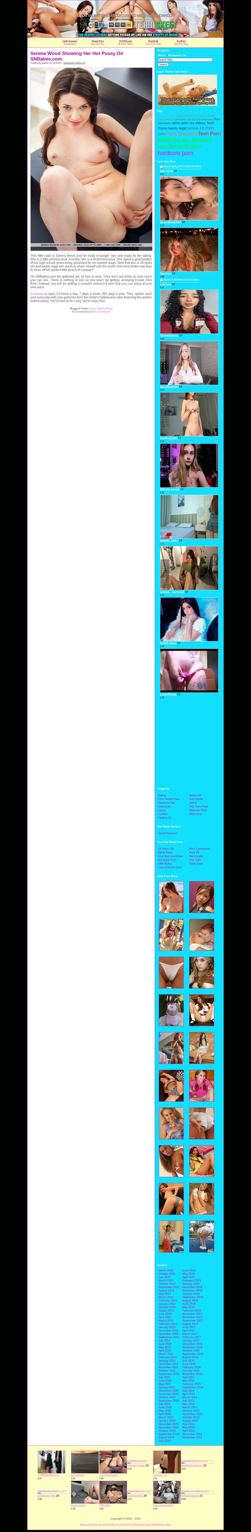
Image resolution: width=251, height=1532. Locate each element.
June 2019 (189, 1270)
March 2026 (165, 1270)
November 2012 (192, 1414)
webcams (207, 119)
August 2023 (166, 1310)
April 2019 (188, 1277)
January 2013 (190, 1410)
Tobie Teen (196, 863)
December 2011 (192, 1434)
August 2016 (190, 1357)
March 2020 (165, 1417)
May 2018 (188, 1307)
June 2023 (165, 1313)
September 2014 (192, 1387)
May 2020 (164, 1410)
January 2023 (167, 1327)
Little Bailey (165, 863)
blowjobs (180, 119)
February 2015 (191, 1383)
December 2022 (168, 1330)
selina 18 (195, 128)
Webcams (195, 813)
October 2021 (167, 1370)
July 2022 (164, 1340)
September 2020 (168, 1400)
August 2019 (166, 1437)
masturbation (184, 116)
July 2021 (164, 1377)
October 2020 (167, 1397)
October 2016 (190, 1350)
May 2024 (164, 1293)
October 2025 (167, 1273)
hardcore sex (174, 140)
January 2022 (167, 1360)
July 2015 (188, 1377)
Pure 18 (194, 852)
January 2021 (167, 1387)
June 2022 (165, 1343)
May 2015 (188, 1380)
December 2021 (168, 1363)
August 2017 (190, 1323)
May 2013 (188, 1403)
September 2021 (168, 1373)
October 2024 (167, 1283)
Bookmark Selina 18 (74, 63)
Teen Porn (209, 134)
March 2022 (165, 1353)
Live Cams (198, 116)
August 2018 (190, 1300)
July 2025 (164, 1277)
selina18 (172, 116)
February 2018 (191, 1310)
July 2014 (188, 1390)
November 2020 (168, 1393)
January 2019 (190, 1283)
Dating (162, 795)
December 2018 (192, 1287)
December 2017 (192, 1313)
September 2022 (168, 1337)
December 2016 (192, 1343)
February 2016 (191, 1367)
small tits (169, 119)
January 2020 (167, 1420)
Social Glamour (167, 833)
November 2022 (168, 1333)
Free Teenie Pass (101, 308)
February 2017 (191, 1337)
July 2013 (188, 1400)
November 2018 (192, 1290)
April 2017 (188, 1330)
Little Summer (70, 41)
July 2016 (188, 1360)
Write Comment (100, 311)
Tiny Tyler (195, 859)
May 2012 (188, 1427)
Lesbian (163, 813)
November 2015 (192, 1373)
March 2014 (189, 1397)
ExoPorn (181, 41)
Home (162, 55)
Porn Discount (181, 133)
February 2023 (167, 1323)
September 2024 (168, 1287)
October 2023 (167, 1307)
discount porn (184, 146)
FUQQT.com (125, 41)
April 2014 (188, 1393)
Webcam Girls (198, 810)
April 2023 (164, 1317)
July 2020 (164, 1403)
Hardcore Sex (166, 802)
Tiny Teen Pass (198, 806)
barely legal (177, 128)
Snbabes (37, 293)
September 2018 (192, 1297)
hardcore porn (175, 153)
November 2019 (168, 1427)
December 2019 (168, 1424)
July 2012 (188, 1424)
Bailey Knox (165, 852)
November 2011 (192, 1437)
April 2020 (164, 1414)
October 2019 (167, 1430)
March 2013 (189, 1407)
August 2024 (166, 1290)
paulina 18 (162, 116)
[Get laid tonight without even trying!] (187, 104)
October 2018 (190, 1293)
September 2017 (192, 1320)
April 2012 (188, 1430)
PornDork (153, 41)
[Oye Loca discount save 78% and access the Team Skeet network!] (125, 36)
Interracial (164, 806)
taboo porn (180, 123)
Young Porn (98, 41)
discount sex (142, 1524)
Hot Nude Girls (167, 859)
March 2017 (189, 1333)
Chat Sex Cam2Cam (170, 856)
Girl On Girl (194, 119)
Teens (193, 802)
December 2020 (168, 1390)
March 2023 (165, 1320)
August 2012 (190, 1420)
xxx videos (197, 123)
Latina (162, 810)
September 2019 (168, 1434)
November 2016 (192, 1347)
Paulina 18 (164, 817)
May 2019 (188, 1273)
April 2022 (164, 1350)
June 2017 (189, 1327)
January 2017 (190, 1340)
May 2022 (164, 1347)
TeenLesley (196, 856)
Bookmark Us (177, 55)
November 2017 (192, 1317)
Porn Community (199, 848)
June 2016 (189, 1363)
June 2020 (165, 1407)
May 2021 (164, 1383)
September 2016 (192, 1353)
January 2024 (167, 1303)
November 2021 (168, 1367)
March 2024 (165, 1297)
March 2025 (165, 1280)
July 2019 (164, 1440)
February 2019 (191, 1280)
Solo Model (196, 798)
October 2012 (190, 1417)
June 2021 (165, 1380)
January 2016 (190, 1370)
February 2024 (167, 1300)
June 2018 (189, 1303)
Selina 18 (195, 795)
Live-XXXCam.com (170, 867)
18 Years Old (166, 848)
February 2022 (167, 1357)
